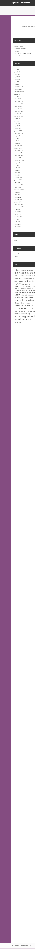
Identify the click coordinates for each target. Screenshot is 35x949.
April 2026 (17, 77)
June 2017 (17, 123)
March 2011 (17, 224)
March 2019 (17, 99)
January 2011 (18, 226)
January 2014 (18, 180)
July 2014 (16, 165)
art (15, 270)
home (16, 297)
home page (23, 297)
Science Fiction (18, 46)
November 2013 (18, 185)
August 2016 (17, 136)
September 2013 (19, 190)
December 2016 (18, 133)
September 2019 (19, 91)
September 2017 (19, 116)
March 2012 (17, 212)
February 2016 (18, 145)
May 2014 (17, 170)
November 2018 (18, 104)
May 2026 (17, 74)
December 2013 (18, 182)
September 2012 (19, 207)
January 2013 (18, 202)
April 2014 (17, 172)
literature (28, 303)
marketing (18, 305)
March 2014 (17, 175)
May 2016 (17, 143)
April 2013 (17, 194)
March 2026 (17, 79)
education (21, 281)
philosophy (21, 311)
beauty (32, 270)
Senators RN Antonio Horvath (22, 53)
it (15, 303)
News (16, 256)
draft (16, 281)
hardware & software (23, 292)
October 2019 (18, 89)
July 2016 (16, 138)
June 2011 (17, 221)
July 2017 (16, 121)
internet (30, 297)
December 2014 (18, 153)
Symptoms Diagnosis (20, 48)
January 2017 (18, 131)
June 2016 (17, 141)
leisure (18, 303)
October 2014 (18, 158)
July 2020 (16, 82)
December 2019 (18, 87)
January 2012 (18, 214)
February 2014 (18, 177)
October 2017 (18, 114)
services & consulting (22, 313)
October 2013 (18, 187)
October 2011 (18, 217)
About (16, 240)
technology (20, 316)
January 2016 (18, 148)
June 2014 (17, 167)
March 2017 (17, 128)
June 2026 (17, 72)
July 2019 (16, 96)
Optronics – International (21, 3)
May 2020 (17, 84)
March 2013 (17, 197)
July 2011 (16, 219)
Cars (15, 276)
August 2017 (17, 118)
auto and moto (25, 270)
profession (29, 311)
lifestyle (23, 303)
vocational (24, 322)
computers (19, 278)
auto (19, 270)
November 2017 (18, 111)
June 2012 (17, 209)
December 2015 (18, 150)
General (16, 254)
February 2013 (18, 199)
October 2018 (18, 106)
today (28, 316)
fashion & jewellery (20, 288)
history (17, 295)
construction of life (29, 278)
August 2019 (17, 94)
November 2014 (18, 155)
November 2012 (18, 204)
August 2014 (17, 163)
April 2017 (17, 126)
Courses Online (18, 56)
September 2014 (19, 160)
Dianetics (16, 51)
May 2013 (17, 192)
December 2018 (18, 101)
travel (17, 319)
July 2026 (16, 69)
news (24, 308)
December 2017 (18, 109)
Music (17, 308)
